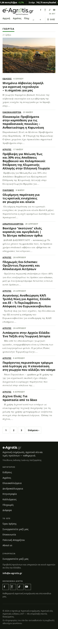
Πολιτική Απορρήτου (14, 539)
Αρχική (6, 18)
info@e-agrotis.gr (12, 573)
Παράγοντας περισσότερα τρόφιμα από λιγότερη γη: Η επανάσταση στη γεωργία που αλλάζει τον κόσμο (29, 366)
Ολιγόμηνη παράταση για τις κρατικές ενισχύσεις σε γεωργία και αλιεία (21, 198)
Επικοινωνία (9, 534)
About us (7, 545)
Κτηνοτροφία (10, 493)
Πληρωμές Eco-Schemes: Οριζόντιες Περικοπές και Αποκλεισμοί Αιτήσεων (21, 265)
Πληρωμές (8, 190)
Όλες (51, 19)
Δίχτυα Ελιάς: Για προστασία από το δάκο (20, 398)
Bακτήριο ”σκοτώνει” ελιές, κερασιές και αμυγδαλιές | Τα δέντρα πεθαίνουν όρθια (22, 231)
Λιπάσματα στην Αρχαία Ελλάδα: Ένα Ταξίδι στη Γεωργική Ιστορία (26, 334)
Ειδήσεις (7, 79)
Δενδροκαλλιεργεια (13, 224)
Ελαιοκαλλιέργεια (12, 112)
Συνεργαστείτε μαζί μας (16, 529)
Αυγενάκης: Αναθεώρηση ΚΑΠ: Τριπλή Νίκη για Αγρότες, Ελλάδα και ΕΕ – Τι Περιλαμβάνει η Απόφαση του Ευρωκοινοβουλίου (27, 300)
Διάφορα (7, 510)
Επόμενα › (33, 430)
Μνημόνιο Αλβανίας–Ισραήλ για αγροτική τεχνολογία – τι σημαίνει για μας (23, 86)
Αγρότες (17, 18)
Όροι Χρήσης (10, 523)
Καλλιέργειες (10, 499)
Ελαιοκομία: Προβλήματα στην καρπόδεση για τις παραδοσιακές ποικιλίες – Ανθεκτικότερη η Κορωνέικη (23, 122)
